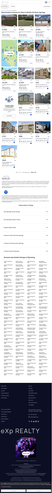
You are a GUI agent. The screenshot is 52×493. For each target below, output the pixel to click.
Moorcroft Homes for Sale (31, 321)
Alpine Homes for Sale (8, 269)
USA (17, 172)
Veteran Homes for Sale (43, 349)
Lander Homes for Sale (31, 283)
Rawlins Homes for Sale (31, 370)
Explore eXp (3, 386)
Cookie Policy (4, 416)
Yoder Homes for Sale (43, 374)
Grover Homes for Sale (20, 339)
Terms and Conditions (5, 409)
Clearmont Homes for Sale (8, 356)
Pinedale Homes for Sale (31, 360)
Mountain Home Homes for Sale (31, 328)
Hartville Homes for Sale (19, 349)
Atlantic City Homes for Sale (7, 279)
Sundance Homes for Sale (43, 314)
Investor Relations (5, 393)
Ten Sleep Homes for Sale (43, 321)
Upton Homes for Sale (43, 342)
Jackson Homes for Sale (19, 374)
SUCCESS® (31, 390)
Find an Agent (4, 388)
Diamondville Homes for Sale (19, 265)
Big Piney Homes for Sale (8, 311)
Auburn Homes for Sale (7, 283)
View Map (10, 53)
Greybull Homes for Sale (19, 335)
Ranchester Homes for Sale (31, 367)
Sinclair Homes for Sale (42, 300)
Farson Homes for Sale (20, 300)
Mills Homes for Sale (31, 318)
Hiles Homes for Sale (19, 356)
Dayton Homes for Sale (8, 374)
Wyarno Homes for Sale (43, 370)
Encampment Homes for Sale (19, 283)
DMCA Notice (26, 463)
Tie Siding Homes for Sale (43, 335)
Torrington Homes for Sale (43, 339)
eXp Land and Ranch (33, 402)
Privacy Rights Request (6, 411)
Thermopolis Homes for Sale (42, 332)
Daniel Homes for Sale (8, 370)
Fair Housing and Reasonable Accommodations (26, 466)
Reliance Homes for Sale (43, 265)
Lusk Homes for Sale (31, 297)
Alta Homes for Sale (7, 272)
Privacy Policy (4, 414)
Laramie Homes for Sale (31, 286)
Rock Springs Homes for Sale (42, 276)
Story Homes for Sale (43, 311)
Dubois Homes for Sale (20, 272)
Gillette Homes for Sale (20, 318)
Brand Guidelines (4, 418)
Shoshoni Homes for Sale (43, 297)
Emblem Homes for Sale (19, 279)
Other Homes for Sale (31, 342)
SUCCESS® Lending (33, 393)
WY (20, 172)
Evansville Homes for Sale (20, 293)
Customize (38, 490)
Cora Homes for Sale (8, 367)
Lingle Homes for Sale (31, 290)
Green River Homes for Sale (19, 332)
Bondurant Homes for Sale (7, 314)
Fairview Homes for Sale (19, 297)
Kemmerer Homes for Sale (31, 272)
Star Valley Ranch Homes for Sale (43, 307)
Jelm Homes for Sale (31, 262)
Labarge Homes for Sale (31, 279)
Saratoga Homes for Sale (43, 286)
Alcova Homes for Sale (8, 265)
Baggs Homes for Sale (8, 286)
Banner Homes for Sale (8, 290)
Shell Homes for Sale (43, 290)
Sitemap (3, 421)
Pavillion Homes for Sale (31, 349)
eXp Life (30, 386)
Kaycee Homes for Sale (31, 265)
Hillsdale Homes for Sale (20, 360)
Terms (43, 484)
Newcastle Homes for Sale (31, 335)
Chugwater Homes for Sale (7, 353)
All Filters (5, 6)
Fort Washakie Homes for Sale (19, 307)
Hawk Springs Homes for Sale (19, 353)
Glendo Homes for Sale (20, 321)
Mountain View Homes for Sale (31, 332)
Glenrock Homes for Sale (20, 325)
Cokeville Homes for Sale (8, 363)
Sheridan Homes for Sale (43, 293)
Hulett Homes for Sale (20, 370)
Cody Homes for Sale (8, 360)
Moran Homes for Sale (31, 325)
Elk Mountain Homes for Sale (19, 276)
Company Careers (5, 395)
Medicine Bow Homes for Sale (31, 314)
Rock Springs (26, 172)
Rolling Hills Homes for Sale (42, 279)
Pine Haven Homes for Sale (31, 356)
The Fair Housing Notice (42, 473)
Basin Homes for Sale (8, 297)
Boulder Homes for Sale (8, 318)
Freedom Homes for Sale (20, 314)
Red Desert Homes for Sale (42, 262)
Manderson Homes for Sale (31, 304)
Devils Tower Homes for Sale (19, 262)
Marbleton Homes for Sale (31, 307)
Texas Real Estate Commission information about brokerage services (26, 470)
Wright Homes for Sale (43, 367)
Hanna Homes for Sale (20, 346)
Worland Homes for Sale (43, 363)
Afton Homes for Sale (8, 262)
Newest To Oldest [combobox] (13, 6)
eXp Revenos (31, 395)
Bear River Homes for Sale (8, 300)
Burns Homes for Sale (8, 328)
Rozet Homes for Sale (43, 283)
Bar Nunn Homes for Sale (8, 293)
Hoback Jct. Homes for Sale (19, 363)
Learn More (42, 474)
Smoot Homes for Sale (43, 304)
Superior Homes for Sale (43, 318)
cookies (5, 483)
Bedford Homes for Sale (8, 304)
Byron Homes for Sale (8, 332)
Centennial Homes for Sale (7, 346)
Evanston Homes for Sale (20, 290)
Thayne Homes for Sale (42, 328)
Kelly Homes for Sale (31, 269)
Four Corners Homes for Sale (19, 311)
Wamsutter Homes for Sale (42, 353)
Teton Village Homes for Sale (42, 325)
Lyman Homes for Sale (31, 300)
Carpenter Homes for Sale (8, 339)
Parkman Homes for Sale (31, 346)
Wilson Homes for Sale (43, 360)
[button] (26, 211)
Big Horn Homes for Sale (8, 307)
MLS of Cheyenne (27, 181)
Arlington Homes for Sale (8, 276)
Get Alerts (47, 6)
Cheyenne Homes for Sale (8, 349)
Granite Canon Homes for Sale (19, 328)
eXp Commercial (32, 397)
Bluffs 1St (33, 172)
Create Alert (9, 115)
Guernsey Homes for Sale (20, 342)
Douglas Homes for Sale (19, 269)
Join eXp (3, 390)
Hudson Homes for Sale (19, 367)
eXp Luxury (31, 400)
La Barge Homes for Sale (31, 276)
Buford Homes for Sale (8, 325)
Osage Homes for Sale (31, 339)
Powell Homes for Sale (31, 363)
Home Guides (4, 397)
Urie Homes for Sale (42, 346)
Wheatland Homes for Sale (42, 356)
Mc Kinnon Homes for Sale (31, 311)
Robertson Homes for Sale (43, 272)
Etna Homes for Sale (19, 286)
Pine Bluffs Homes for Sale (31, 353)
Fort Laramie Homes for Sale (19, 304)
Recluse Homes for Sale (31, 374)
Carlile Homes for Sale (8, 335)
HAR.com (36, 197)
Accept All (13, 490)
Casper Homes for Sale (8, 342)
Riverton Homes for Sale (43, 269)
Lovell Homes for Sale (31, 293)
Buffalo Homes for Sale (8, 321)
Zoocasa (30, 388)
